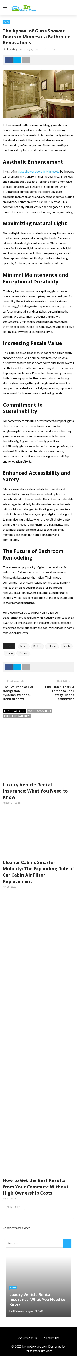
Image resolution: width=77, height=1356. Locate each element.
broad (23, 646)
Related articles (14, 711)
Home (9, 653)
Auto (6, 21)
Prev (9, 1206)
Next (18, 1206)
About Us (51, 1338)
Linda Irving (10, 49)
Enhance (52, 646)
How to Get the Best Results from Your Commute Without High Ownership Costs (36, 1186)
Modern (23, 653)
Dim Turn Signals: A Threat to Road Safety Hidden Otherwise (59, 693)
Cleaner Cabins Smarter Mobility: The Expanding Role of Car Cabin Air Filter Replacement (38, 871)
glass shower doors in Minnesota (38, 171)
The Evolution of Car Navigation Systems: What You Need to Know (18, 693)
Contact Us (27, 1338)
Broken (37, 646)
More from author (39, 711)
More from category (17, 716)
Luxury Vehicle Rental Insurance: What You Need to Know (35, 790)
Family (66, 646)
